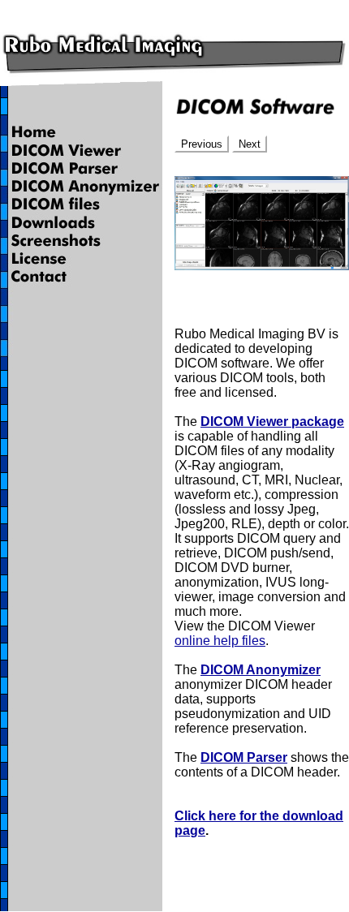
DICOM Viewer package (272, 421)
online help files (219, 640)
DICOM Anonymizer (260, 670)
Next (250, 144)
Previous (201, 144)
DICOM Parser (243, 757)
